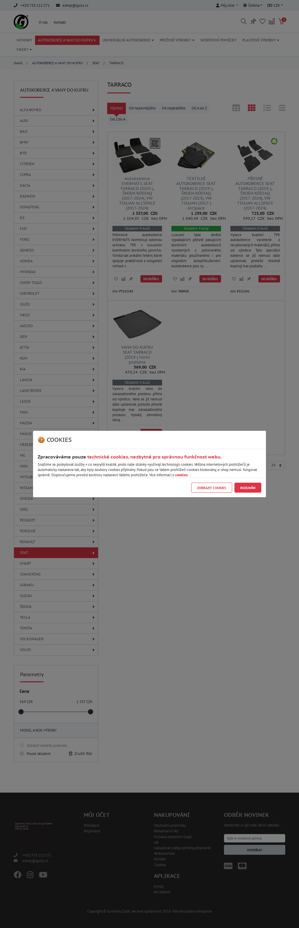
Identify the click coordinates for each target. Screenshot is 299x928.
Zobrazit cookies (211, 488)
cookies (181, 474)
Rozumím (247, 488)
